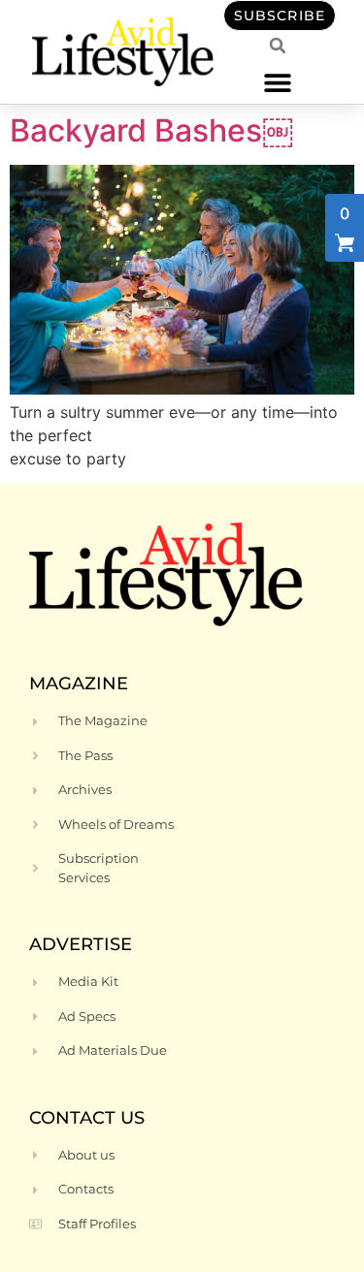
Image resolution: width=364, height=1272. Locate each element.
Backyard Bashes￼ (151, 130)
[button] (278, 82)
